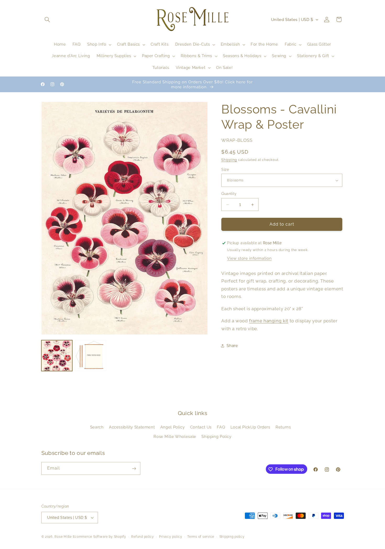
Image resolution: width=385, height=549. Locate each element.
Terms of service (200, 537)
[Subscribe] (134, 468)
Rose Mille (63, 537)
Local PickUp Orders (250, 427)
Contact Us (201, 427)
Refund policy (142, 537)
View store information (249, 258)
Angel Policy (172, 427)
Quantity (228, 194)
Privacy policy (170, 537)
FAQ (221, 427)
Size (225, 169)
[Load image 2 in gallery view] (90, 355)
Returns (283, 427)
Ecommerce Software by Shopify (99, 537)
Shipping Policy (216, 436)
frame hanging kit (268, 321)
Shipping (229, 160)
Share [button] (232, 345)
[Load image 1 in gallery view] (57, 355)
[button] (47, 19)
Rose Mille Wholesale (174, 436)
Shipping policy (232, 537)
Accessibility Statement (132, 427)
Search (97, 427)
